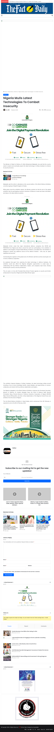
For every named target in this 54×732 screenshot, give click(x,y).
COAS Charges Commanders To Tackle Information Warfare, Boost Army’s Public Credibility (10, 527)
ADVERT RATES (49, 729)
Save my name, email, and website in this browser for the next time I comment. (22, 571)
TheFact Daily (24, 727)
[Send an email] (8, 109)
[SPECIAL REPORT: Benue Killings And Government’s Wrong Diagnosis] (7, 658)
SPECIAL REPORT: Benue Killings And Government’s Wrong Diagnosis (29, 656)
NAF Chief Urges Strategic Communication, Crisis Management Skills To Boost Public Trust (43, 527)
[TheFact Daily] (27, 8)
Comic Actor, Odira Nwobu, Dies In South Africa (24, 644)
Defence (16, 91)
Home (5, 91)
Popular (9, 626)
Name (5, 559)
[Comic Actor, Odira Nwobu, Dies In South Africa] (7, 645)
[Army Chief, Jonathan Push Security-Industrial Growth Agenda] (27, 520)
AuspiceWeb (36, 727)
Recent (26, 626)
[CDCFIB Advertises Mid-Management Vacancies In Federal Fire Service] (7, 652)
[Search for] (52, 15)
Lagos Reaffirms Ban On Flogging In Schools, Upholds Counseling (28, 637)
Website (30, 565)
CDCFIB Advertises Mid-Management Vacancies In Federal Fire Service (30, 650)
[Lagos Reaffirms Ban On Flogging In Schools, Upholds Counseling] (7, 639)
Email (4, 565)
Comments (43, 626)
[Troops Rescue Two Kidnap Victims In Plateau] (7, 177)
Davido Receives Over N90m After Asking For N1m (24, 631)
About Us (43, 729)
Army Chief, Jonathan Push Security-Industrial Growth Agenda (27, 526)
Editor (7, 109)
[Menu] (1, 15)
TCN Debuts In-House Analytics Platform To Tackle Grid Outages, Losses (25, 1)
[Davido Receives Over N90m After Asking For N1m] (7, 633)
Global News (10, 91)
